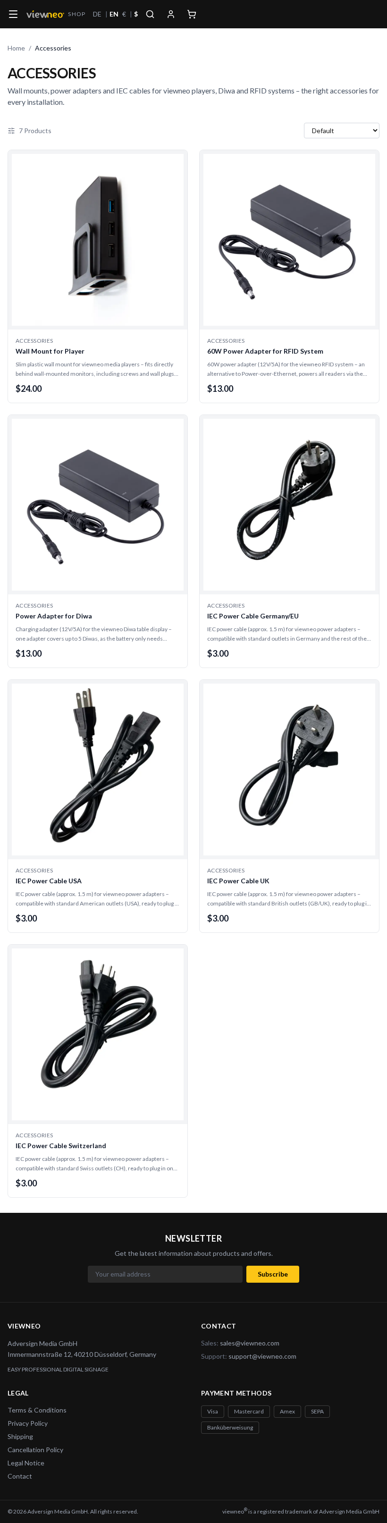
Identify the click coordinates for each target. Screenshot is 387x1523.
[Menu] (13, 14)
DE (97, 14)
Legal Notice (26, 1463)
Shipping (20, 1436)
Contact (20, 1476)
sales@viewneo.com (249, 1343)
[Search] (150, 14)
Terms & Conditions (37, 1410)
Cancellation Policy (35, 1450)
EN (113, 14)
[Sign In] (170, 14)
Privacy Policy (28, 1423)
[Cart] (191, 14)
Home (16, 48)
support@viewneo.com (262, 1356)
